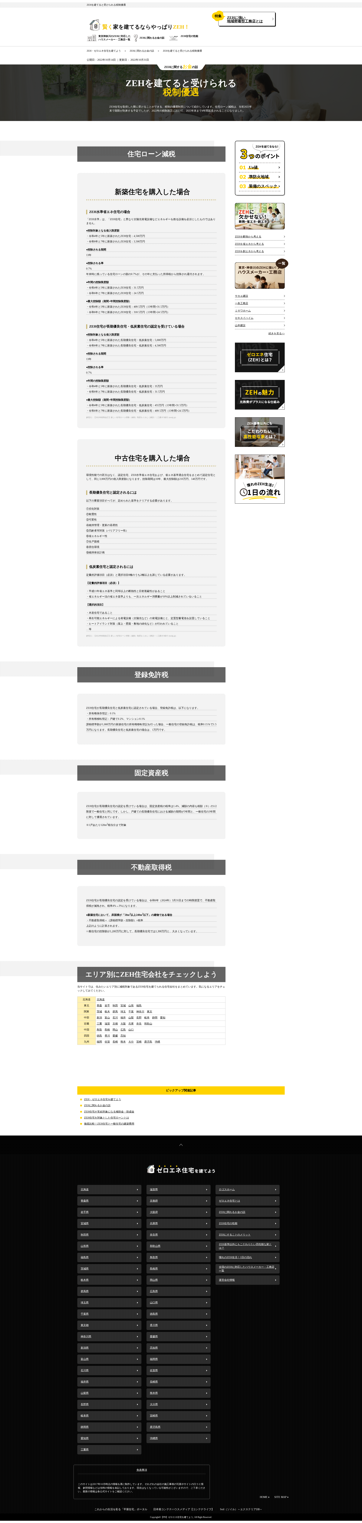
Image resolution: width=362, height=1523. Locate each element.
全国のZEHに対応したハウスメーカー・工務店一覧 (246, 1269)
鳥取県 (154, 1257)
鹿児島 (148, 1041)
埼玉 (123, 1011)
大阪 (123, 1023)
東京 (149, 1011)
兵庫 (131, 1023)
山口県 (154, 1302)
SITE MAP (280, 1497)
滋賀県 (154, 1189)
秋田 (115, 1005)
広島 (123, 1029)
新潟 (99, 1017)
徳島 (99, 1035)
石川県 (85, 1370)
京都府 (154, 1200)
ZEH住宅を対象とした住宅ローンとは (106, 1117)
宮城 (123, 1005)
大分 (131, 1041)
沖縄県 (154, 1438)
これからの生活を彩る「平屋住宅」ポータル (120, 1509)
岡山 (115, 1029)
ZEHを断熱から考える (248, 236)
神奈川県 (86, 1336)
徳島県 (154, 1313)
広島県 (154, 1291)
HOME (264, 1497)
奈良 (139, 1023)
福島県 (85, 1257)
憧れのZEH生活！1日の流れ (235, 1257)
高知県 (154, 1347)
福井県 (85, 1381)
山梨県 (85, 1393)
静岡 (154, 1017)
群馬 (115, 1011)
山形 (131, 1005)
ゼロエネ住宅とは (229, 1200)
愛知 (162, 1017)
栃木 (107, 1011)
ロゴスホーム (227, 1189)
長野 (139, 1017)
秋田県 (85, 1234)
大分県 (154, 1404)
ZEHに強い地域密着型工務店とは (245, 19)
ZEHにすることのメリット (235, 1234)
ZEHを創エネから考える (249, 251)
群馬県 (85, 1291)
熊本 (123, 1041)
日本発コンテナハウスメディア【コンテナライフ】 (183, 1509)
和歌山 (148, 1023)
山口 (131, 1029)
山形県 (85, 1246)
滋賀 (107, 1023)
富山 (107, 1017)
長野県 (85, 1404)
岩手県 (85, 1212)
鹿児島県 (155, 1427)
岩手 (107, 1005)
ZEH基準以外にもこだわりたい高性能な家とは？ (245, 1246)
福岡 (99, 1041)
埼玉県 (85, 1302)
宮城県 (85, 1223)
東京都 (85, 1325)
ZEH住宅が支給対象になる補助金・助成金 (109, 1111)
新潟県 (85, 1347)
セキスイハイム (244, 318)
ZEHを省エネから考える (249, 244)
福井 (123, 1017)
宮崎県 (154, 1415)
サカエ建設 (241, 296)
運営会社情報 (227, 1280)
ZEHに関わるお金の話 (152, 37)
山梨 (131, 1017)
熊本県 (154, 1393)
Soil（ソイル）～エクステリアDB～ (241, 1509)
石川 (115, 1017)
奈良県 (154, 1234)
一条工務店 (241, 303)
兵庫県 (154, 1223)
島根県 (154, 1268)
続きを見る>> (276, 333)
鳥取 (99, 1029)
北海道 (101, 999)
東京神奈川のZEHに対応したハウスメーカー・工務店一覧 (114, 38)
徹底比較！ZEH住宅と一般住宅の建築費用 (109, 1123)
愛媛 (115, 1035)
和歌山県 (155, 1246)
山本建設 (240, 325)
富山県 (85, 1359)
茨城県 (85, 1268)
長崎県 (154, 1381)
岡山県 (154, 1280)
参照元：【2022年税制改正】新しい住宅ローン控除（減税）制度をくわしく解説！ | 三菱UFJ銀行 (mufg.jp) (131, 417)
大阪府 (154, 1212)
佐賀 (107, 1041)
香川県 (154, 1325)
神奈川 (140, 1011)
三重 (99, 1023)
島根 (107, 1029)
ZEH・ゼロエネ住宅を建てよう (102, 1099)
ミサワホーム (243, 310)
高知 (123, 1035)
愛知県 (85, 1438)
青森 (99, 1005)
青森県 (85, 1200)
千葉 (131, 1011)
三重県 (85, 1449)
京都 (115, 1023)
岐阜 (147, 1017)
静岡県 (85, 1427)
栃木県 (85, 1280)
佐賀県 (154, 1370)
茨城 (99, 1011)
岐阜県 (85, 1415)
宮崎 (139, 1041)
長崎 (115, 1041)
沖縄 (157, 1041)
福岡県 (154, 1359)
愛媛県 (154, 1336)
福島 (139, 1005)
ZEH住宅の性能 (189, 36)
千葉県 (85, 1313)
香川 (107, 1035)
